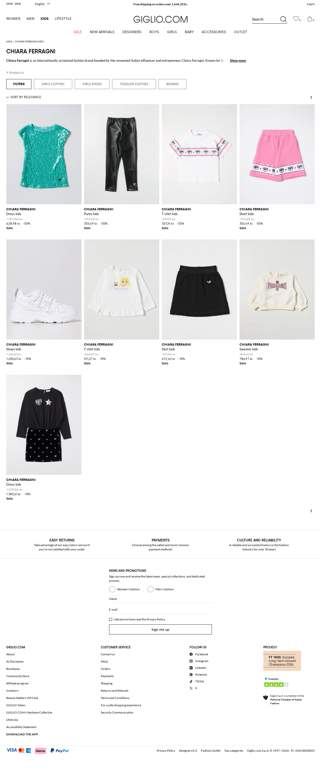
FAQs (104, 661)
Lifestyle (63, 19)
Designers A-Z (188, 750)
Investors (12, 690)
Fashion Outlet (210, 750)
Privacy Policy (156, 619)
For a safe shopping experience (121, 705)
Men (30, 19)
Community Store (17, 676)
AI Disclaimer (15, 661)
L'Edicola (12, 720)
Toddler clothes (134, 84)
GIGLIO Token (15, 705)
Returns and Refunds (114, 690)
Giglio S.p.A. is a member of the (287, 699)
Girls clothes (53, 84)
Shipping (106, 683)
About (10, 654)
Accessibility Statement (21, 727)
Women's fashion (128, 589)
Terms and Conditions (115, 698)
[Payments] (39, 750)
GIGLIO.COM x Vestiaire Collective (29, 712)
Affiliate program (17, 683)
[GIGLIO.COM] (160, 19)
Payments (107, 676)
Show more (238, 60)
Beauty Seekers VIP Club (22, 698)
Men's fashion (164, 589)
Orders (105, 669)
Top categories (233, 750)
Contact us (108, 654)
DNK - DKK (13, 4)
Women (13, 19)
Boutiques (13, 669)
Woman (172, 84)
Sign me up (160, 629)
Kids (44, 19)
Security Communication (117, 712)
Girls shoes (92, 84)
